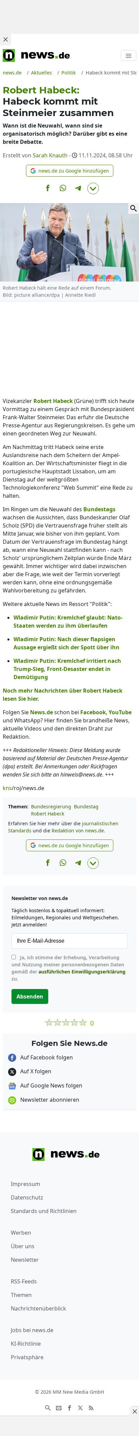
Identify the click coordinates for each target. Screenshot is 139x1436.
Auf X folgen (35, 1071)
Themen (21, 1295)
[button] (69, 171)
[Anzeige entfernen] (134, 1411)
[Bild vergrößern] (133, 208)
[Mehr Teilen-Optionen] (93, 188)
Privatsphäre (27, 1357)
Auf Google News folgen (50, 1085)
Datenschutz (27, 1197)
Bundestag (86, 806)
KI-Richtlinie (26, 1343)
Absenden (30, 996)
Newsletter (25, 1259)
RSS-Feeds (24, 1281)
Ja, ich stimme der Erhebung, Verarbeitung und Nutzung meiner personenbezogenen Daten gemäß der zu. (68, 968)
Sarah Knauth (50, 155)
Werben (21, 1232)
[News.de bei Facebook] (69, 1407)
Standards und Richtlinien (44, 1211)
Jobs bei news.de (32, 1330)
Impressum (25, 1184)
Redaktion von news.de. (78, 830)
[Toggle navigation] (128, 55)
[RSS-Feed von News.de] (91, 1407)
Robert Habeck (47, 813)
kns (7, 788)
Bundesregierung (51, 806)
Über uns (22, 1246)
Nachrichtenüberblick (38, 1308)
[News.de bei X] (80, 1407)
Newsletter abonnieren (49, 1099)
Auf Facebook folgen (46, 1057)
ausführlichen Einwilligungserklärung (82, 971)
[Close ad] (5, 39)
